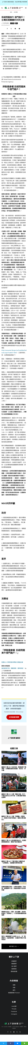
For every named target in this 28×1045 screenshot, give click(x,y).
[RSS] (17, 1032)
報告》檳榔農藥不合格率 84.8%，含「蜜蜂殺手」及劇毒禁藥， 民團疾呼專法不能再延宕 (13, 938)
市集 (14, 987)
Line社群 (14, 1006)
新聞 (14, 985)
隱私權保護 (14, 971)
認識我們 (14, 961)
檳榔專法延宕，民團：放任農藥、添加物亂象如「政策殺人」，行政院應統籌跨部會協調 (13, 913)
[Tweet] (11, 28)
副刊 (14, 990)
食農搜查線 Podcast (14, 992)
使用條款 (14, 969)
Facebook (14, 1011)
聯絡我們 (14, 963)
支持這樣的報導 (14, 717)
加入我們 (14, 966)
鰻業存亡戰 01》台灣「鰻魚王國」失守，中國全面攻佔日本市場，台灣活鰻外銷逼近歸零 (13, 795)
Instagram (14, 1014)
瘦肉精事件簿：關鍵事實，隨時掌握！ (12, 668)
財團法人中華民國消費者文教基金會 (12, 662)
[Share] (7, 28)
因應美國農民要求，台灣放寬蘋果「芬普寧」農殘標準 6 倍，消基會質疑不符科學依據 (13, 888)
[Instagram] (10, 1032)
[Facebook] (7, 1032)
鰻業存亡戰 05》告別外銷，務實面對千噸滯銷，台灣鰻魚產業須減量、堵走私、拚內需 (13, 768)
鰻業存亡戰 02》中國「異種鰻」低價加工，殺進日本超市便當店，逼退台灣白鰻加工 (13, 818)
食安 (16, 23)
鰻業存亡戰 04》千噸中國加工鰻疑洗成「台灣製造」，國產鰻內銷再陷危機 (13, 862)
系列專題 (12, 23)
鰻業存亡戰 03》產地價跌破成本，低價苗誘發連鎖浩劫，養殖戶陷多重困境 (13, 841)
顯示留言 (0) (13, 946)
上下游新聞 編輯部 (5, 23)
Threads (14, 1009)
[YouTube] (14, 1032)
